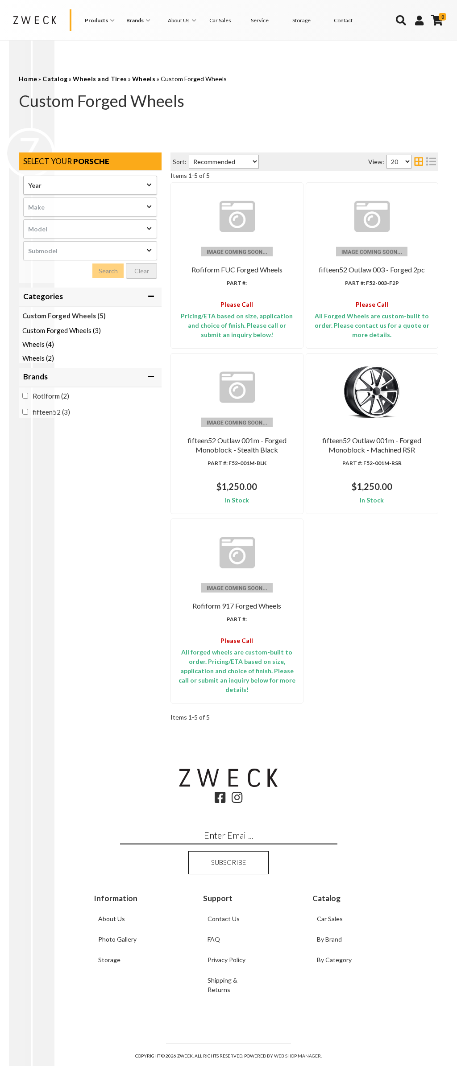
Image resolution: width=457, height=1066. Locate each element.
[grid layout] (419, 162)
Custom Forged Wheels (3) (61, 330)
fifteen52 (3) (51, 412)
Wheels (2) (38, 358)
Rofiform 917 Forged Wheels (236, 605)
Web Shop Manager (297, 1055)
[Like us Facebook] (220, 799)
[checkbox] (25, 396)
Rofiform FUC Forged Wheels (237, 269)
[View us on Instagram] (237, 799)
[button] (101, 20)
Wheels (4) (38, 344)
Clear (141, 271)
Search (108, 271)
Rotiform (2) (51, 396)
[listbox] (90, 185)
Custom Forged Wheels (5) (64, 316)
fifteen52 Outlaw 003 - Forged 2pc (372, 269)
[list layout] (431, 162)
